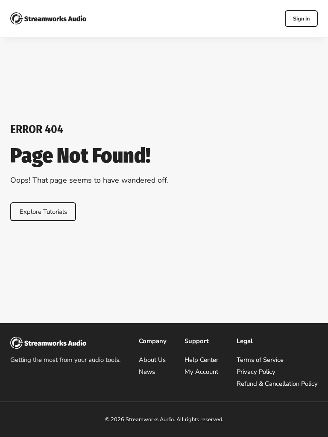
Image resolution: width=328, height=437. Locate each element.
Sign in (301, 19)
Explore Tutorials (43, 211)
